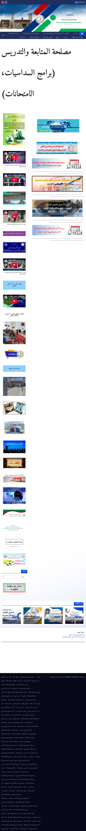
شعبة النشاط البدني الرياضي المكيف (7, 753)
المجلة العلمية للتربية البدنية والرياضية (31, 33)
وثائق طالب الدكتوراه (32, 829)
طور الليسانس (31, 757)
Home (38, 677)
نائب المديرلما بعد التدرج (27, 817)
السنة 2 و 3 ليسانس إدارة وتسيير (33, 711)
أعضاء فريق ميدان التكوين (6, 677)
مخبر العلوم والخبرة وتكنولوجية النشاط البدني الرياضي (25, 776)
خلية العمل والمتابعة (19, 749)
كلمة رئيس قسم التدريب (5, 764)
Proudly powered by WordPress (57, 677)
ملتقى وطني (57, 619)
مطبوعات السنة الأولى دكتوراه (13, 806)
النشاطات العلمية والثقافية (77, 37)
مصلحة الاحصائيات (31, 791)
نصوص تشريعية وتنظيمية (17, 821)
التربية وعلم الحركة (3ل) (19, 700)
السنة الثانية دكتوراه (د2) (6, 715)
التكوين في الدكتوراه (24, 704)
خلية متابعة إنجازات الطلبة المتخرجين (7, 749)
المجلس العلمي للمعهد (47, 37)
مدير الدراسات (31, 787)
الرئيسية (75, 33)
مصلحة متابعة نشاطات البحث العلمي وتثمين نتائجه (29, 806)
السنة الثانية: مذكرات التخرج (34, 719)
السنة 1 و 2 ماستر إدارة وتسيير (31, 707)
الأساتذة (2, 685)
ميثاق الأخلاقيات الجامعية (12, 813)
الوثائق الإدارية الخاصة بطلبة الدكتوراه (28, 677)
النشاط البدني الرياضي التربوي (6, 726)
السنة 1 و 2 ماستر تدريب (20, 707)
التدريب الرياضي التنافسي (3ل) (7, 696)
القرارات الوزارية (4, 719)
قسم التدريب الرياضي (14, 760)
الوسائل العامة (24, 734)
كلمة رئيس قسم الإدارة (15, 764)
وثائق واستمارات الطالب (14, 829)
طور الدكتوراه (37, 757)
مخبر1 (2, 783)
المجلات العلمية (3, 723)
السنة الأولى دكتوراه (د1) (17, 715)
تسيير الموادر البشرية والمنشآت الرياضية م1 (8, 745)
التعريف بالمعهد (4, 700)
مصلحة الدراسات (12, 791)
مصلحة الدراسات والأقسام (16, 795)
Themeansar (82, 677)
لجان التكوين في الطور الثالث (11, 768)
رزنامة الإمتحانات (19, 753)
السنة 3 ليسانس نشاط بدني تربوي (29, 715)
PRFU (17, 677)
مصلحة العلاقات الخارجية (6, 795)
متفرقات (2, 768)
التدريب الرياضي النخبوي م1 (30, 700)
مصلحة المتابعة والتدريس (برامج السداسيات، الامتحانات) (19, 798)
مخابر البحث (22, 37)
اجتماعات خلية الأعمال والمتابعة (22, 685)
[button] (3, 35)
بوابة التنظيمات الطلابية (14, 741)
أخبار (80, 617)
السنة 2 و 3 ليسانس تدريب (21, 711)
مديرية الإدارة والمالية (34, 37)
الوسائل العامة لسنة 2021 (5, 734)
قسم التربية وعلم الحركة (5, 760)
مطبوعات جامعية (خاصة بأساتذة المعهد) (20, 810)
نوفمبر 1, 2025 (14, 622)
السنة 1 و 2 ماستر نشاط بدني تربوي (7, 707)
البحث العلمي (3, 692)
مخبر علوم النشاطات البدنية (29, 783)
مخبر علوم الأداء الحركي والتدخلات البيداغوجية (26, 779)
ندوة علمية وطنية (14, 619)
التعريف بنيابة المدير (36, 704)
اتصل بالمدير (3, 681)
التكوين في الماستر (8, 704)
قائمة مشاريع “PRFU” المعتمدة (7, 757)
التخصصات (24, 696)
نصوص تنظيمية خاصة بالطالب (6, 821)
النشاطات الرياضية (14, 730)
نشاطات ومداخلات (27, 821)
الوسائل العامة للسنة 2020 (19, 738)
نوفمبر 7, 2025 (76, 622)
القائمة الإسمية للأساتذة (24, 719)
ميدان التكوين (3, 813)
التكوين (65, 37)
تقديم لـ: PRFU (33, 749)
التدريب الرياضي (17, 696)
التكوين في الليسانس (16, 704)
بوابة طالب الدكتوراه (4, 741)
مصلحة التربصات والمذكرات (21, 791)
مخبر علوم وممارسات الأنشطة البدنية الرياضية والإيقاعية (14, 783)
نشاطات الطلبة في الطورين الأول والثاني (15, 817)
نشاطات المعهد (3, 817)
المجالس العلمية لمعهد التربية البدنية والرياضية (15, 723)
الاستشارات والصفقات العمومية (34, 692)
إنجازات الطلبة (9, 681)
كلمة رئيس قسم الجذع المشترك (22, 768)
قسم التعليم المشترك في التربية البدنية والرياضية (29, 764)
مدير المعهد (25, 787)
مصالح (6, 787)
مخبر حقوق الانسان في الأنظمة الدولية (8, 776)
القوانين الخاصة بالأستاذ (28, 723)
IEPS (70, 622)
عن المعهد (21, 757)
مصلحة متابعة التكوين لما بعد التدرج (7, 802)
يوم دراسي (76, 617)
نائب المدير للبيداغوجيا (13, 33)
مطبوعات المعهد (4, 806)
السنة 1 (2, 704)
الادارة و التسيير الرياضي (5, 688)
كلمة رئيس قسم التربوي (33, 768)
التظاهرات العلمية (11, 700)
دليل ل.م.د (25, 753)
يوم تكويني (78, 619)
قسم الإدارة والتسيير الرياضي (24, 760)
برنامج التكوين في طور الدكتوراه (24, 741)
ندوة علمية (14, 617)
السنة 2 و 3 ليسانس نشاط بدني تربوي (8, 711)
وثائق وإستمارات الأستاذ (23, 829)
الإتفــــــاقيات (14, 688)
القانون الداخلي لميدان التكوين (14, 719)
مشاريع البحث (10, 787)
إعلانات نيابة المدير (26, 681)
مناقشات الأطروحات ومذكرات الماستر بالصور (26, 813)
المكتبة (57, 37)
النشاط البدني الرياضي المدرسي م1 (25, 730)
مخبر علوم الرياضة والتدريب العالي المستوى (8, 779)
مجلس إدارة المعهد (24, 772)
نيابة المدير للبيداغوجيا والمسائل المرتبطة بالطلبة (32, 825)
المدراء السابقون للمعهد (21, 726)
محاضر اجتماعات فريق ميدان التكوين (13, 772)
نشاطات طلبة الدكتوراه (36, 821)
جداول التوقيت (26, 749)
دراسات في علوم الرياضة (33, 753)
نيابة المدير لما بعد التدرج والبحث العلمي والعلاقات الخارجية (56, 33)
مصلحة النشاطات (4, 798)
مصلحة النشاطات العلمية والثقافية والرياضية (22, 802)
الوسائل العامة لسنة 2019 (16, 734)
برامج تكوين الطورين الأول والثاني (7, 738)
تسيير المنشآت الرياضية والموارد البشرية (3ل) (26, 745)
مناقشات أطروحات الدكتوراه (6, 810)
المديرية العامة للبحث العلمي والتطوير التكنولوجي (73, 637)
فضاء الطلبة (16, 757)
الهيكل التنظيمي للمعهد (32, 734)
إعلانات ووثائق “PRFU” (17, 681)
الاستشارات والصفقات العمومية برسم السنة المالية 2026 (17, 692)
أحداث (13, 677)
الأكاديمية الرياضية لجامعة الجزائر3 (24, 688)
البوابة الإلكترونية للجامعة (31, 696)
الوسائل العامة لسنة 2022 (29, 738)
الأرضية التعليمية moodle (10, 685)
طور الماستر (26, 757)
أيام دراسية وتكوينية (35, 681)
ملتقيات (56, 617)
